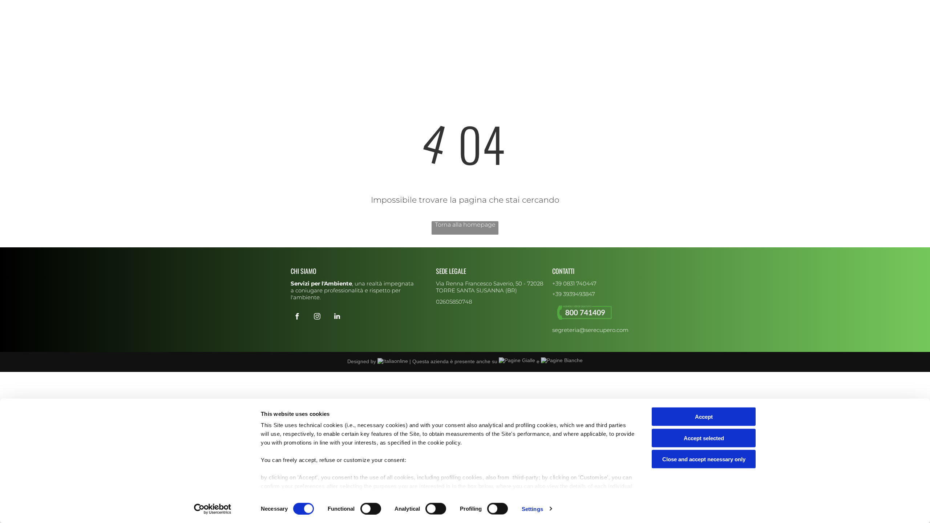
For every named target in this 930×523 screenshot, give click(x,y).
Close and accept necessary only (703, 459)
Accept (704, 417)
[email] (323, 6)
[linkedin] (314, 6)
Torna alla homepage (465, 224)
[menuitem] (358, 35)
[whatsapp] (333, 6)
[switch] (370, 508)
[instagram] (304, 6)
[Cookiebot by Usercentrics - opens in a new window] (212, 508)
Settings (532, 509)
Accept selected (704, 438)
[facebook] (294, 6)
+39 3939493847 (573, 294)
